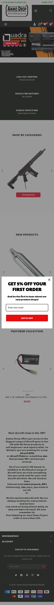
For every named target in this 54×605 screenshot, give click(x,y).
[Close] (49, 280)
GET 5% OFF (27, 318)
